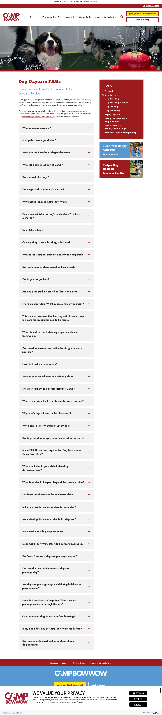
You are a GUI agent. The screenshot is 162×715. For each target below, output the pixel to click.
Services (54, 662)
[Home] (11, 17)
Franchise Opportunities (100, 662)
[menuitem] (34, 16)
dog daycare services (70, 111)
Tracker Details (17, 713)
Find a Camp (142, 20)
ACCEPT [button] (138, 699)
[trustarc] (155, 713)
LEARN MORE (104, 1)
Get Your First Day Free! (142, 14)
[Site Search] (121, 16)
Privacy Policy (7, 713)
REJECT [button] (138, 704)
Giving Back (79, 662)
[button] (158, 690)
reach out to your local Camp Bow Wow (38, 116)
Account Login (152, 5)
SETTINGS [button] (138, 693)
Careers (65, 662)
